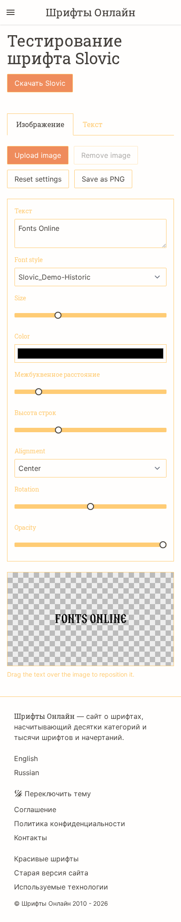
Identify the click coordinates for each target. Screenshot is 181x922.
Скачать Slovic (39, 83)
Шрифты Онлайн (90, 12)
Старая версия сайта (51, 872)
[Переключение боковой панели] (10, 12)
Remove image (105, 155)
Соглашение (35, 809)
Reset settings (38, 179)
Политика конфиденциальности (69, 823)
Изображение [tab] (40, 124)
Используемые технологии (61, 886)
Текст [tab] (92, 124)
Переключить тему (58, 793)
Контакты (30, 837)
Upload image (37, 155)
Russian (26, 772)
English (26, 758)
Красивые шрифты (46, 858)
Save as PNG (103, 179)
